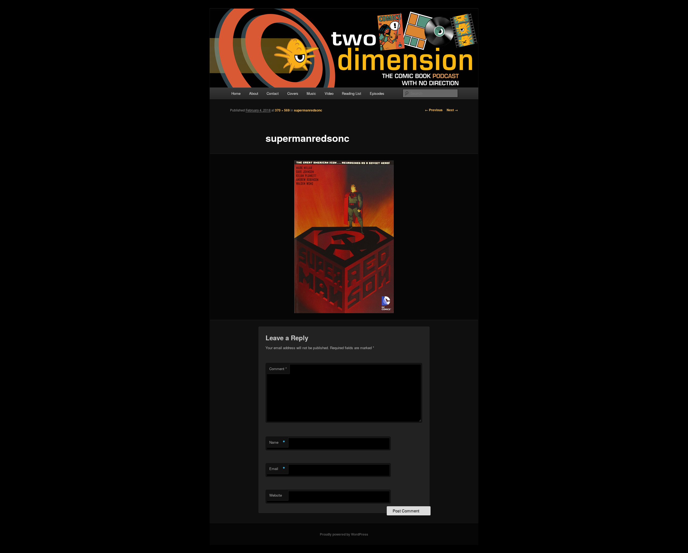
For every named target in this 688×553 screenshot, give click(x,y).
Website (275, 495)
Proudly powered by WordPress (344, 534)
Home (236, 93)
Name (277, 442)
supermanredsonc (308, 110)
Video (329, 93)
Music (311, 93)
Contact (273, 93)
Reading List (351, 93)
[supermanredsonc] (344, 236)
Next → (452, 109)
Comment (278, 368)
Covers (292, 93)
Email (277, 468)
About (253, 93)
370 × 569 (282, 110)
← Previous (434, 109)
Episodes (377, 93)
